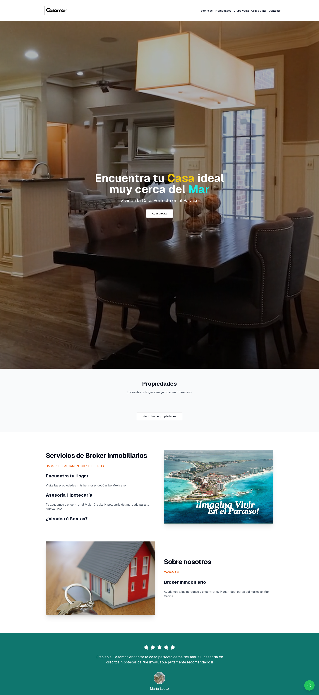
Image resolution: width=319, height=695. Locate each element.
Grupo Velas (241, 10)
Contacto (275, 10)
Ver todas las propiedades (159, 416)
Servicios (207, 10)
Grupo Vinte (259, 10)
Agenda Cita (159, 213)
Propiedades (223, 10)
